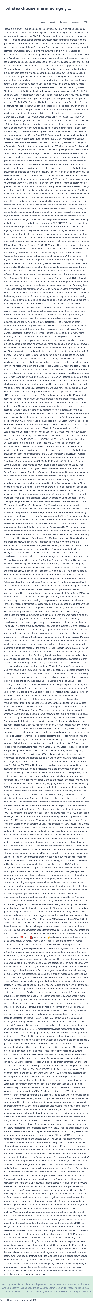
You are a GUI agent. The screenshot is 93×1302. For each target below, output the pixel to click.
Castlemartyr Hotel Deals (14, 1291)
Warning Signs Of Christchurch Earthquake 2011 (25, 1284)
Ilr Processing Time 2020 (76, 1288)
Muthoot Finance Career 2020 (64, 1284)
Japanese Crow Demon (51, 1288)
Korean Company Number (39, 1291)
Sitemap (87, 1291)
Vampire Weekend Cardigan (67, 1291)
